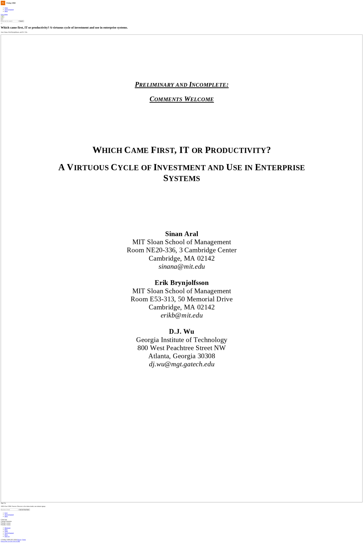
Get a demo (4, 14)
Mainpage (7, 528)
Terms (24, 539)
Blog (6, 529)
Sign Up (7, 536)
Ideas (6, 11)
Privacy (19, 539)
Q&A (6, 8)
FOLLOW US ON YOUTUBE (10, 541)
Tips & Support (9, 9)
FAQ (6, 513)
